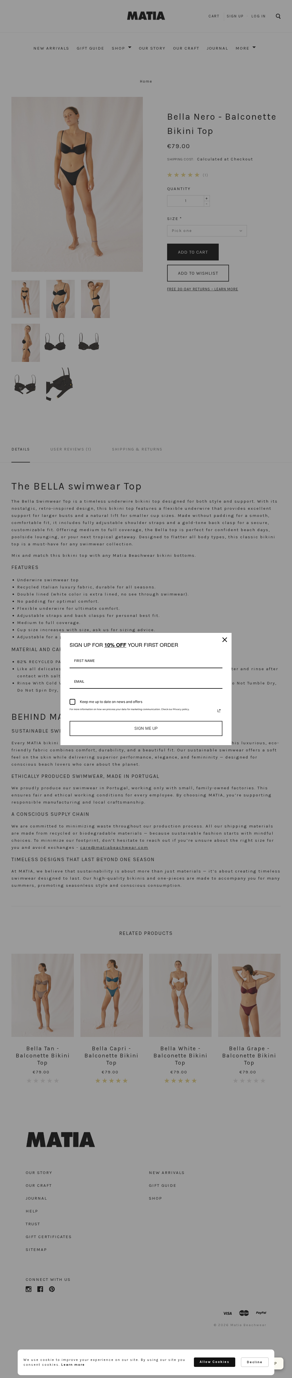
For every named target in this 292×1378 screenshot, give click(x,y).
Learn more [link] (73, 1365)
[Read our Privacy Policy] (219, 710)
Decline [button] (255, 1362)
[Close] (225, 640)
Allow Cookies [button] (215, 1362)
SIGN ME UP (146, 728)
